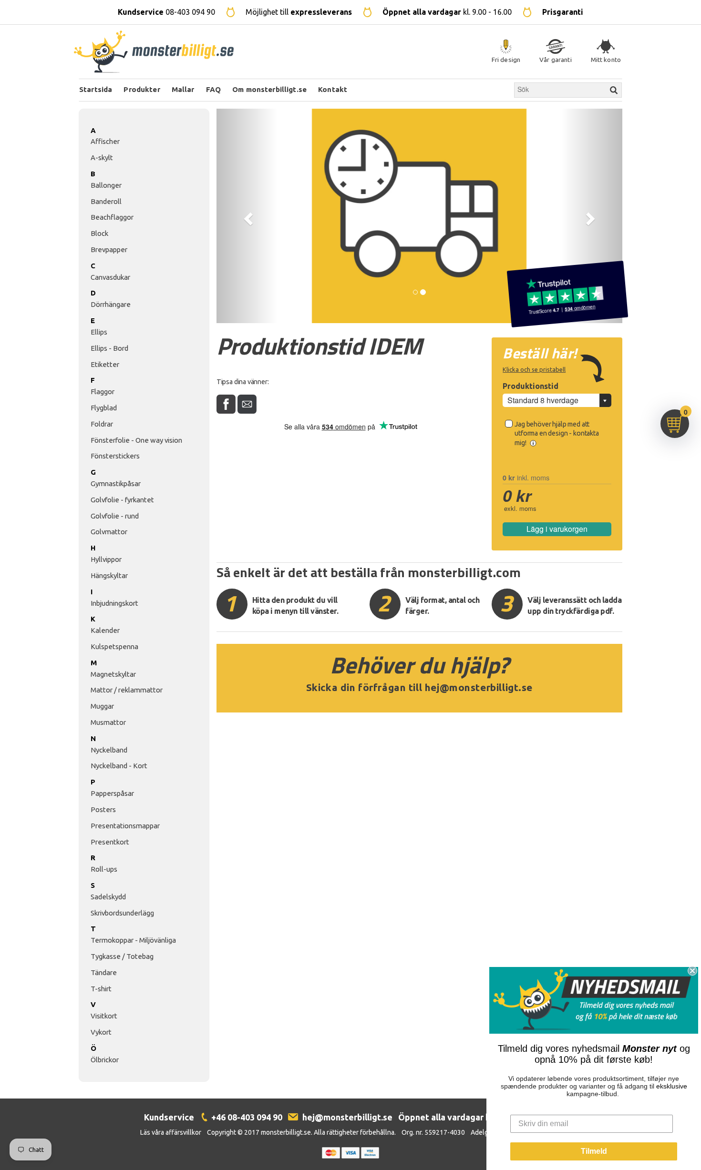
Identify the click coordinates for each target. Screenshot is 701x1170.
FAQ (213, 89)
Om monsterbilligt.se (269, 89)
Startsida (95, 89)
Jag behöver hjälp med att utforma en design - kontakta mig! (557, 433)
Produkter (142, 89)
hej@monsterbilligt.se (479, 687)
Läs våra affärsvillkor (170, 1132)
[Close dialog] (692, 971)
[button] (247, 216)
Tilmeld (594, 1151)
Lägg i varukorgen (557, 528)
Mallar (183, 89)
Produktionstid (530, 386)
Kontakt (332, 89)
